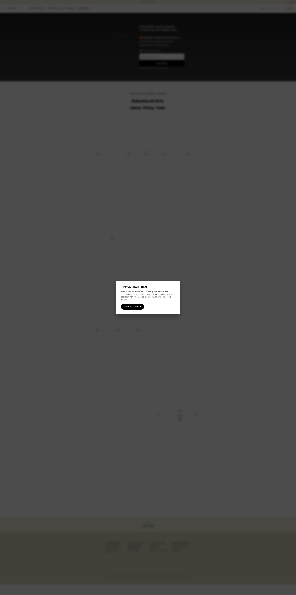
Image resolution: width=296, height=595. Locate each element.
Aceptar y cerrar (132, 306)
